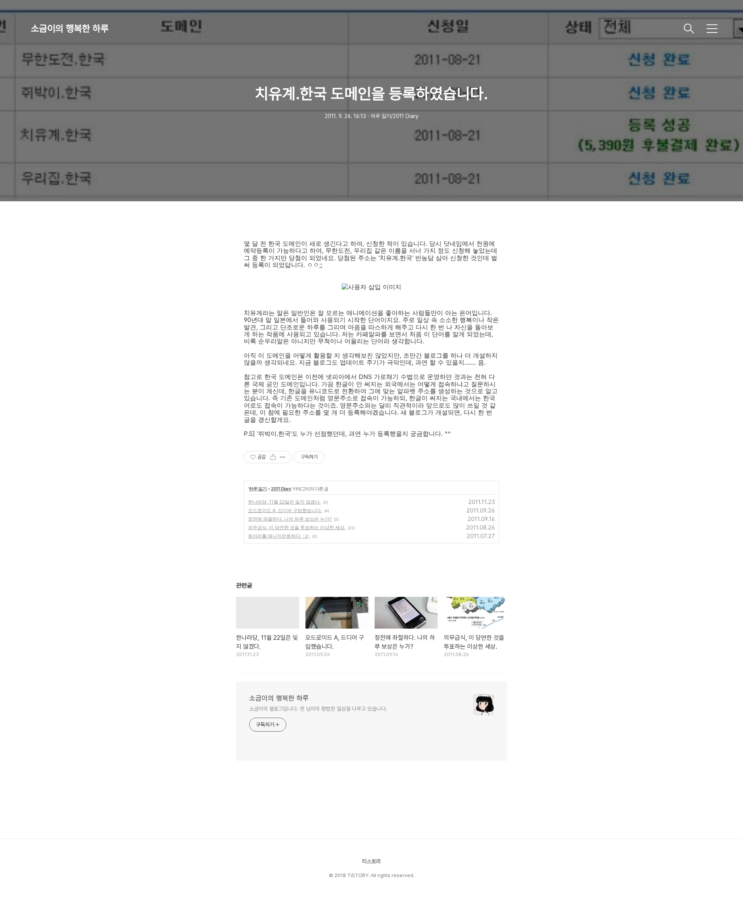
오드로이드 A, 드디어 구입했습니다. (285, 510)
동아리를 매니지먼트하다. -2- (279, 536)
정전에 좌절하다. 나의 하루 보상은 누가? (290, 519)
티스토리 (371, 861)
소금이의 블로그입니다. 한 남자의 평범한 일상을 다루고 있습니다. (318, 709)
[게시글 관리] (283, 457)
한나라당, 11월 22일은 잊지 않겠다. (284, 502)
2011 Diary (281, 489)
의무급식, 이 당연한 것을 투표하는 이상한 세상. (297, 527)
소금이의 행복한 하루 (70, 28)
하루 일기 (258, 489)
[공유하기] (273, 457)
